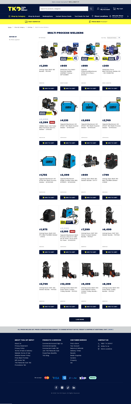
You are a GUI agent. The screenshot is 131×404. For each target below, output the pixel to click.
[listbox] (114, 37)
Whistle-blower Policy (22, 355)
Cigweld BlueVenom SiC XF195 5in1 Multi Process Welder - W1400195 (47, 180)
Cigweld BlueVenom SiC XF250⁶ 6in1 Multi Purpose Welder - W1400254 (69, 125)
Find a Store (74, 343)
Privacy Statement (21, 346)
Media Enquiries (75, 355)
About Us (18, 343)
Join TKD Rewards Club (50, 351)
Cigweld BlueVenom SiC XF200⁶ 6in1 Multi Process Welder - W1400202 (111, 125)
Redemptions (48, 16)
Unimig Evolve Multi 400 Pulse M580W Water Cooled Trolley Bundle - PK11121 (89, 290)
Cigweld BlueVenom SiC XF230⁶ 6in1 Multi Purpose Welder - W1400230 (90, 125)
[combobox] (64, 8)
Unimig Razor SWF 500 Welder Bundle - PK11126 (110, 234)
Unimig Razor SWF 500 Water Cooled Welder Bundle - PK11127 (89, 235)
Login (102, 7)
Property (73, 360)
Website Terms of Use (22, 353)
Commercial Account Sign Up (52, 343)
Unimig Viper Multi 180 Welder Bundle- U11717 (89, 179)
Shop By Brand (34, 16)
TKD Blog (45, 355)
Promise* (99, 21)
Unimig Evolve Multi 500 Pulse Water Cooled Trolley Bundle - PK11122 (68, 289)
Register (106, 7)
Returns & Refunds (76, 348)
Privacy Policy (19, 348)
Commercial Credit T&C (50, 348)
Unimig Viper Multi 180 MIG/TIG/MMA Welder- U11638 (110, 180)
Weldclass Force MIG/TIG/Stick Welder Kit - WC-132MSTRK (111, 71)
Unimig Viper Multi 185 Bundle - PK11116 (47, 70)
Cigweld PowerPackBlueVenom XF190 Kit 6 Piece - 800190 (89, 72)
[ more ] (110, 329)
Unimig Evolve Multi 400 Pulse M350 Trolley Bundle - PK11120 (110, 289)
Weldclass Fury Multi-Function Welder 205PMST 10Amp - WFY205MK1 (67, 72)
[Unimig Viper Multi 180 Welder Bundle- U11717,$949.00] (90, 161)
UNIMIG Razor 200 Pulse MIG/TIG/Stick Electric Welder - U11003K (47, 127)
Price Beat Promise (21, 358)
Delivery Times (75, 351)
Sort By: (103, 37)
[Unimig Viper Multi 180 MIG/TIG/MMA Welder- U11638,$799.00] (111, 161)
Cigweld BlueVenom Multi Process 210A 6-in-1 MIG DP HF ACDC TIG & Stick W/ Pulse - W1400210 (69, 237)
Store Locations (101, 16)
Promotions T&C (20, 365)
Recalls (72, 353)
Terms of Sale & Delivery (23, 351)
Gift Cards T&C (20, 360)
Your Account (74, 346)
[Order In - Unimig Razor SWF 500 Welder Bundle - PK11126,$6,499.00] (111, 215)
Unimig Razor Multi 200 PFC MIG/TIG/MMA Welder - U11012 (48, 235)
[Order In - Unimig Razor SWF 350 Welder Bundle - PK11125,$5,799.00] (48, 270)
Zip (71, 363)
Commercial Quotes (49, 346)
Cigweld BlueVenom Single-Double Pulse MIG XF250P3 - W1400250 (68, 180)
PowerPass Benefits (49, 353)
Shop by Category (18, 16)
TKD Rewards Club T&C (23, 363)
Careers (73, 358)
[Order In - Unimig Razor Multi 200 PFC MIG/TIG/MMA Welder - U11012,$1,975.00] (48, 215)
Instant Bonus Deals (63, 16)
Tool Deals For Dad (82, 16)
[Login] (99, 8)
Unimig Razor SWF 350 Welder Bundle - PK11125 (47, 288)
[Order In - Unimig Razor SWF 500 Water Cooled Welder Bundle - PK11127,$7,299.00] (90, 215)
